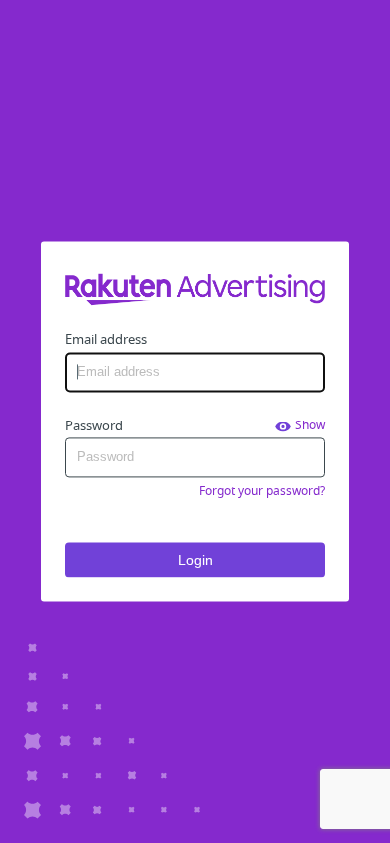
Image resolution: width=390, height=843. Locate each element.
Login (195, 560)
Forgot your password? (262, 491)
